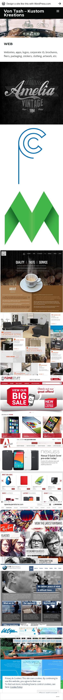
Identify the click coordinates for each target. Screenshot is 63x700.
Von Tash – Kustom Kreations (24, 13)
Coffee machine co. (31, 280)
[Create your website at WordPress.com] (31, 3)
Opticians (31, 531)
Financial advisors (31, 217)
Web (43, 84)
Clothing (22, 84)
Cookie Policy (16, 687)
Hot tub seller (31, 656)
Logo (31, 84)
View (29, 101)
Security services (31, 593)
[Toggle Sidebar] (58, 11)
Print (37, 84)
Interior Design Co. (31, 342)
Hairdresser (31, 91)
